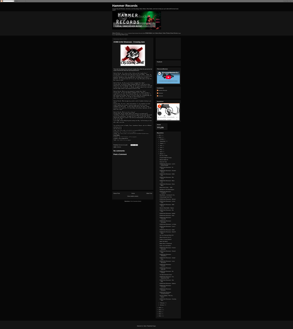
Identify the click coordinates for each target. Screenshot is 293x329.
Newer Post (116, 193)
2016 (160, 137)
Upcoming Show (120, 34)
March (161, 153)
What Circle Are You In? (165, 237)
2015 (160, 307)
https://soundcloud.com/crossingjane (127, 132)
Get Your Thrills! (163, 155)
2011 (160, 316)
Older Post (149, 193)
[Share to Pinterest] (137, 145)
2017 (160, 135)
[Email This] (131, 145)
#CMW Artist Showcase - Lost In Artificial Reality (167, 164)
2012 (160, 313)
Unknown (160, 93)
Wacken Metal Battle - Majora (167, 208)
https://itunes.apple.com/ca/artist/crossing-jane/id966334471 (130, 130)
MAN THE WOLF (164, 241)
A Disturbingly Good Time (166, 197)
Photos (168, 33)
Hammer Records (124, 5)
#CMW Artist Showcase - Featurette (166, 218)
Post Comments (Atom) (136, 201)
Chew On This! (163, 161)
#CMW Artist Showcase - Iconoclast (166, 286)
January (162, 305)
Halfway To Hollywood (124, 33)
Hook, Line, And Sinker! (165, 245)
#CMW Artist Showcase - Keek (167, 215)
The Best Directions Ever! (166, 274)
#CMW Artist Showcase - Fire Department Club (167, 277)
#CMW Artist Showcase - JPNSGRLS (166, 255)
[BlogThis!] (133, 145)
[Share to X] (134, 145)
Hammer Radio (131, 33)
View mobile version (132, 196)
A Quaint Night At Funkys (166, 157)
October (162, 139)
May (161, 149)
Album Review (116, 33)
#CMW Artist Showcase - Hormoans (166, 221)
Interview (148, 33)
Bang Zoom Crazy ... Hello (166, 187)
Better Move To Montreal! (166, 243)
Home (133, 193)
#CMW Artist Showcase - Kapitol (167, 213)
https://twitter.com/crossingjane (124, 140)
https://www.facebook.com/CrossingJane (127, 136)
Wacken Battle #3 (164, 159)
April (161, 151)
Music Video (162, 33)
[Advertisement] (166, 47)
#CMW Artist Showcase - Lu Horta (168, 224)
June (161, 147)
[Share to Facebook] (135, 145)
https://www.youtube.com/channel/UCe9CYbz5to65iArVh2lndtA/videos (133, 133)
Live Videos (155, 33)
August (162, 143)
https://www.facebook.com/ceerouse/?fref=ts (124, 98)
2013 (160, 311)
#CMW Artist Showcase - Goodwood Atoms (166, 293)
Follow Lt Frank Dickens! (166, 239)
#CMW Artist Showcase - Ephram (168, 199)
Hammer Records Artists (140, 33)
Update (126, 34)
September (163, 141)
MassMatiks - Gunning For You (167, 195)
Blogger (154, 326)
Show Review (174, 33)
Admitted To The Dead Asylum (167, 189)
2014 (160, 309)
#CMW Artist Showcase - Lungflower (166, 192)
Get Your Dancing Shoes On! (167, 235)
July (161, 145)
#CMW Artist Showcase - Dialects (168, 283)
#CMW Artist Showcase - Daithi (167, 229)
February (162, 303)
